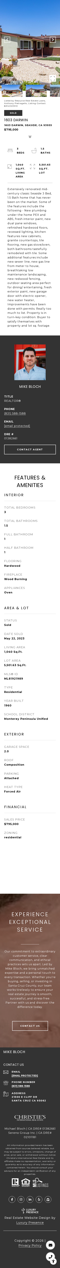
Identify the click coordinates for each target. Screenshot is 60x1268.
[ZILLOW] (48, 1199)
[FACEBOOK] (12, 1199)
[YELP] (39, 1199)
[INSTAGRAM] (21, 1199)
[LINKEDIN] (30, 1199)
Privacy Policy (30, 1245)
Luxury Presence (30, 1222)
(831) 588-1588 (15, 413)
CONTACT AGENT (30, 449)
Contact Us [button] (30, 1025)
